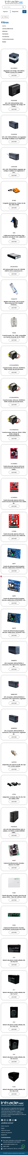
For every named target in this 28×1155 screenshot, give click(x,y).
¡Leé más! (14, 75)
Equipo (3, 1128)
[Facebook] (2, 1120)
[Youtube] (16, 1120)
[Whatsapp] (7, 1120)
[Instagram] (5, 1120)
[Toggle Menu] (24, 11)
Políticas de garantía (6, 1132)
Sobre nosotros (5, 1126)
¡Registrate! (4, 1135)
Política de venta (5, 1130)
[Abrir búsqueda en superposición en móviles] (14, 7)
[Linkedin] (10, 1120)
